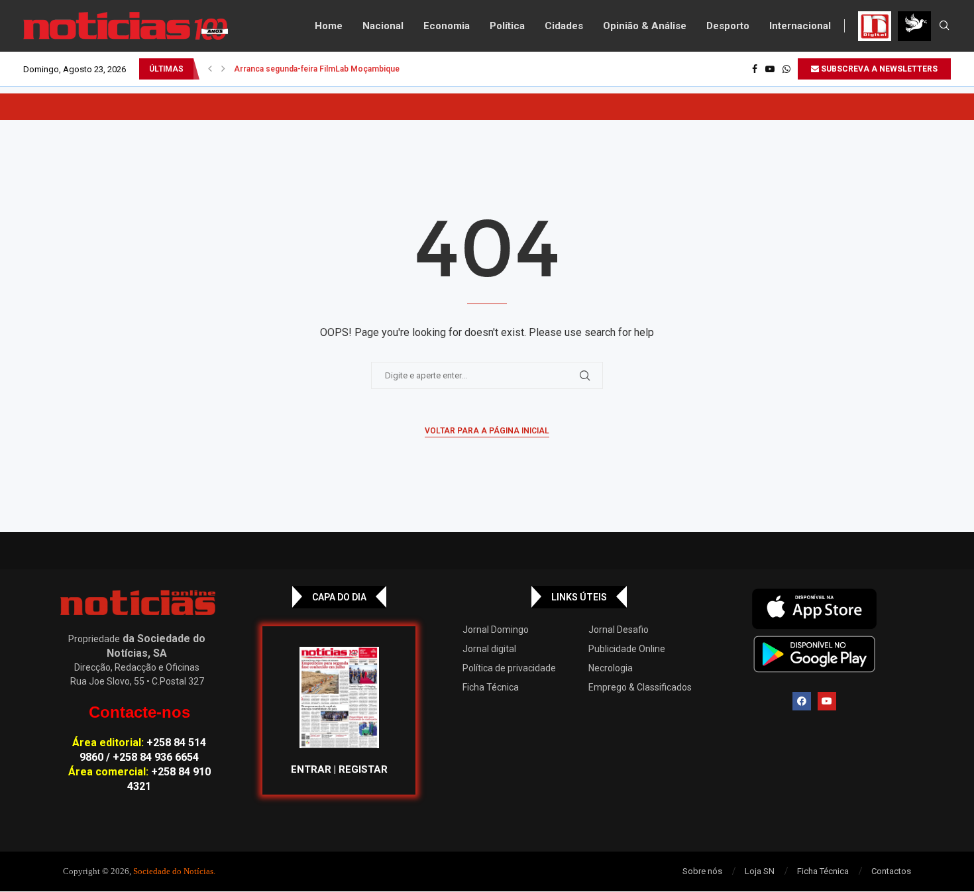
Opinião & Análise (644, 26)
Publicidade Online (626, 648)
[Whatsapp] (786, 69)
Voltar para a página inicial (487, 430)
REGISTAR (363, 769)
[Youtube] (770, 69)
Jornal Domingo (495, 629)
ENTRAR (311, 769)
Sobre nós (702, 871)
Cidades (564, 26)
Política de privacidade (509, 668)
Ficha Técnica (490, 687)
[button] (210, 69)
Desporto (727, 26)
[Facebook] (754, 69)
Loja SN (760, 871)
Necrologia (610, 668)
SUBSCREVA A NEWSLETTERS (878, 69)
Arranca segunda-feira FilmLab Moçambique (317, 69)
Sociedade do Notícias (173, 871)
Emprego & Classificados (640, 687)
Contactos (891, 871)
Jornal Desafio (618, 629)
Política (507, 26)
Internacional (800, 26)
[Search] (944, 26)
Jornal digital (489, 648)
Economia (446, 26)
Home (329, 26)
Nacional (383, 26)
